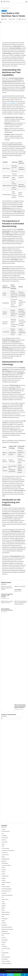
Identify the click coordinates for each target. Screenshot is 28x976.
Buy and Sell (4, 841)
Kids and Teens (5, 899)
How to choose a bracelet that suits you (7, 609)
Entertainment (5, 863)
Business (8, 8)
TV (2, 950)
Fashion (3, 867)
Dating (3, 856)
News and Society (6, 912)
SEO (3, 935)
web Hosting (4, 959)
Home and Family (6, 886)
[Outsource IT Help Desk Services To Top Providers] (7, 589)
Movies (3, 908)
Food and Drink (5, 876)
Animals (3, 829)
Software (4, 942)
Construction (5, 852)
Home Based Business (7, 888)
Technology (4, 946)
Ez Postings (4, 19)
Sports (3, 944)
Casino (3, 844)
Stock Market (18, 589)
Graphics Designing (6, 882)
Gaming (3, 880)
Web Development (6, 957)
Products (4, 922)
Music (3, 910)
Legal (3, 901)
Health (3, 884)
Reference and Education (7, 929)
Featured (4, 869)
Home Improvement (6, 890)
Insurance (4, 893)
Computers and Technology (8, 850)
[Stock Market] (21, 587)
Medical (3, 905)
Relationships (5, 931)
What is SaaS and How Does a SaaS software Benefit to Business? (20, 706)
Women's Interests (6, 961)
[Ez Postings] (6, 1)
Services (4, 937)
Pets (3, 916)
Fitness (3, 873)
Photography (5, 918)
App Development (6, 831)
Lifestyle (4, 903)
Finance (3, 871)
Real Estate (4, 925)
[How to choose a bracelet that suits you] (7, 604)
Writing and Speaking (6, 963)
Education (4, 861)
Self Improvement (6, 933)
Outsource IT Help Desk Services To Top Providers (7, 595)
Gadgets (4, 878)
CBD (3, 846)
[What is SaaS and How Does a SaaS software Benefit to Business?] (21, 652)
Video (3, 954)
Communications (5, 848)
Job (2, 897)
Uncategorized (5, 952)
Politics (3, 920)
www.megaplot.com (12, 103)
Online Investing (5, 914)
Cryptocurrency (5, 854)
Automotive (4, 835)
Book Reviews (5, 837)
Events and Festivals (6, 865)
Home (3, 8)
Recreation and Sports (7, 927)
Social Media (4, 939)
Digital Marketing (5, 859)
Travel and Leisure (6, 948)
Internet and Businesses (7, 895)
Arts (3, 833)
